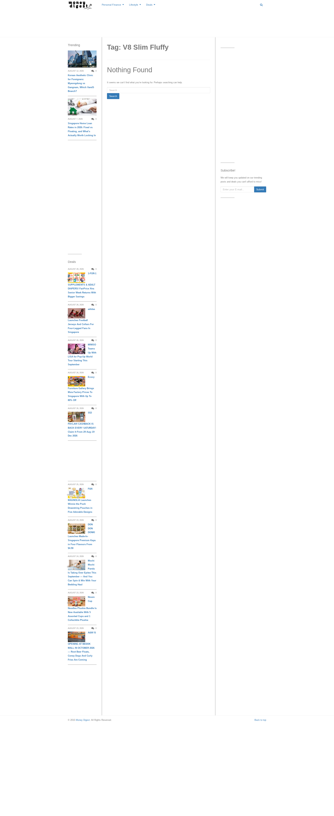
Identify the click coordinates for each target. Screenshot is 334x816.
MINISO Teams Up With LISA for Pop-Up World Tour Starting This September (82, 354)
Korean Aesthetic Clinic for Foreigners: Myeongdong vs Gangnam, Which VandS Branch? (81, 83)
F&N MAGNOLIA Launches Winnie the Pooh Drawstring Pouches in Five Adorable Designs (80, 500)
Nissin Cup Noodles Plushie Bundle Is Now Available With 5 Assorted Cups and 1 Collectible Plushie (82, 609)
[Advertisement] (167, 22)
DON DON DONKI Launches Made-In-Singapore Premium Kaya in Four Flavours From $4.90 (82, 536)
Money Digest (83, 720)
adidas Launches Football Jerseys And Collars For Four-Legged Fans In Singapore (81, 321)
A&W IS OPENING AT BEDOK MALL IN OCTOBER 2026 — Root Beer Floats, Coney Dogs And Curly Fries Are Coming (82, 646)
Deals (149, 4)
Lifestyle (133, 4)
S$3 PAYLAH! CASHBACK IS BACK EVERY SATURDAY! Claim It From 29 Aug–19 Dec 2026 (82, 424)
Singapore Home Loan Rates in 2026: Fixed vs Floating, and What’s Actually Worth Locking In (82, 129)
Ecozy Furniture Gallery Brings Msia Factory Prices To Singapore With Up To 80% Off (81, 388)
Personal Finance (111, 4)
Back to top (260, 720)
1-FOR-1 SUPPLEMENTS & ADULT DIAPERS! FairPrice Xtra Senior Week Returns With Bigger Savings (82, 285)
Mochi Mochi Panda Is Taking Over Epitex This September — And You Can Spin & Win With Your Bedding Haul (82, 572)
